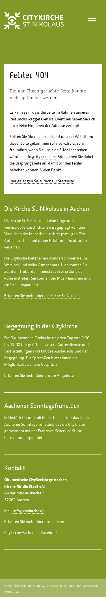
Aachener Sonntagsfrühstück (29, 424)
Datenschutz (72, 586)
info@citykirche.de (40, 156)
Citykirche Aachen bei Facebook (31, 532)
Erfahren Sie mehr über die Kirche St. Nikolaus (42, 295)
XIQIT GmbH (12, 592)
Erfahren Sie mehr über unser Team (34, 521)
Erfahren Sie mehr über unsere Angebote (39, 375)
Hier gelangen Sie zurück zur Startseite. (42, 180)
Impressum (54, 586)
